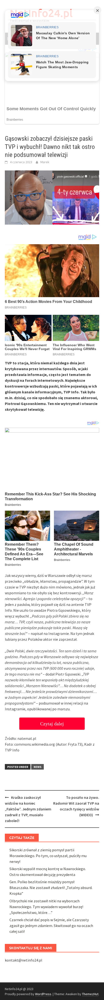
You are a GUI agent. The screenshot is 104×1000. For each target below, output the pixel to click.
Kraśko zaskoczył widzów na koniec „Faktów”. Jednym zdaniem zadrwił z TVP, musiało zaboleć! (28, 809)
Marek (44, 162)
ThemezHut (90, 994)
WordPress (43, 994)
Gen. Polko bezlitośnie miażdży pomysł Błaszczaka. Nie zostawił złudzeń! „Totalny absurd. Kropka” (50, 887)
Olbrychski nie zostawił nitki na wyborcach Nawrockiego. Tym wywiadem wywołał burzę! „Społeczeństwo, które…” (46, 906)
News (37, 767)
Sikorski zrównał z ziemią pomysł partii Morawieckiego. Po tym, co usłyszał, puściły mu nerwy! (48, 855)
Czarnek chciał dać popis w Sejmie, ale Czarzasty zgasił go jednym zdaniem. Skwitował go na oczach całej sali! (51, 925)
